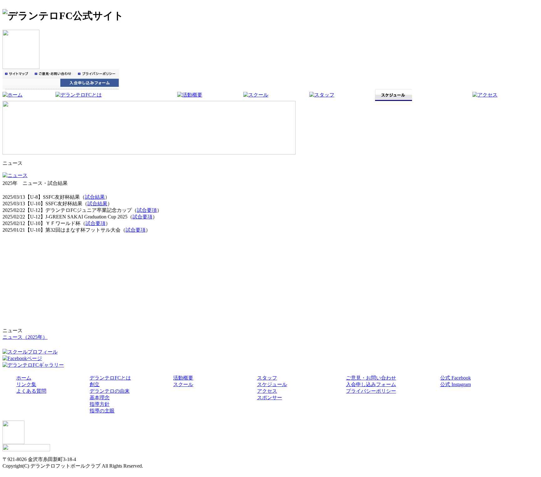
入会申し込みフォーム (371, 384)
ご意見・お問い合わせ (371, 377)
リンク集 (26, 384)
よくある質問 (31, 391)
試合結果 (95, 197)
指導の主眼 (102, 410)
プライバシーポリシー (371, 391)
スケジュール (272, 384)
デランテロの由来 (110, 391)
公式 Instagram (455, 384)
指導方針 (100, 404)
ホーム (23, 377)
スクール (183, 384)
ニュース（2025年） (25, 337)
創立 (95, 384)
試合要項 (147, 210)
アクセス (267, 391)
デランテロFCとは (110, 377)
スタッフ (267, 377)
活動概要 (183, 377)
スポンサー (269, 397)
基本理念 (100, 397)
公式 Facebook (455, 377)
